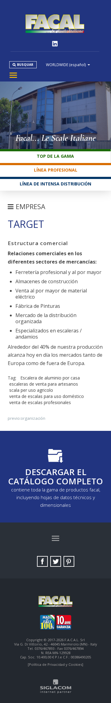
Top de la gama (55, 156)
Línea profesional (55, 170)
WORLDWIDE (66, 64)
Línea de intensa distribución (55, 184)
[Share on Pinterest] (69, 561)
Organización (33, 418)
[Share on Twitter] (55, 561)
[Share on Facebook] (42, 561)
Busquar (25, 64)
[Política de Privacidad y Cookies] (55, 664)
